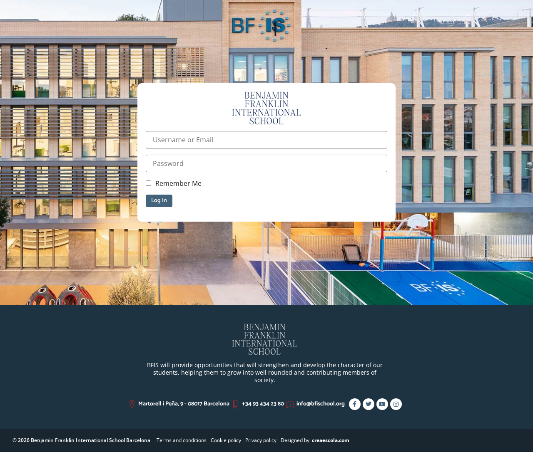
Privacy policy (260, 440)
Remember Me (178, 183)
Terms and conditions (182, 440)
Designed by (315, 440)
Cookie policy (226, 440)
